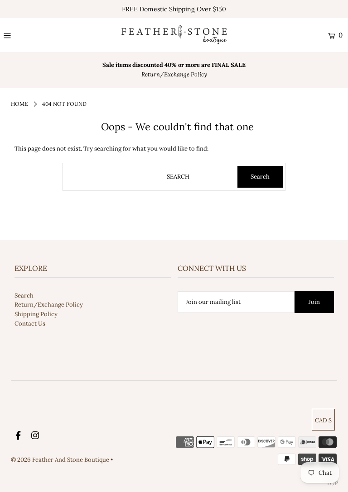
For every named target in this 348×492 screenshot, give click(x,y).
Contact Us (29, 323)
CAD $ (323, 420)
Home (19, 103)
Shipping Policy (36, 314)
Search (24, 295)
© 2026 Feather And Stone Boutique (61, 460)
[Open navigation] (35, 35)
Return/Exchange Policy (48, 304)
